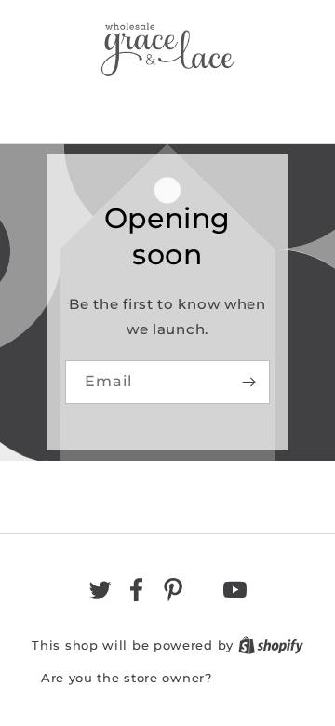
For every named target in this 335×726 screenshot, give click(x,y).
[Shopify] (270, 645)
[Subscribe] (248, 382)
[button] (167, 105)
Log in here (255, 677)
